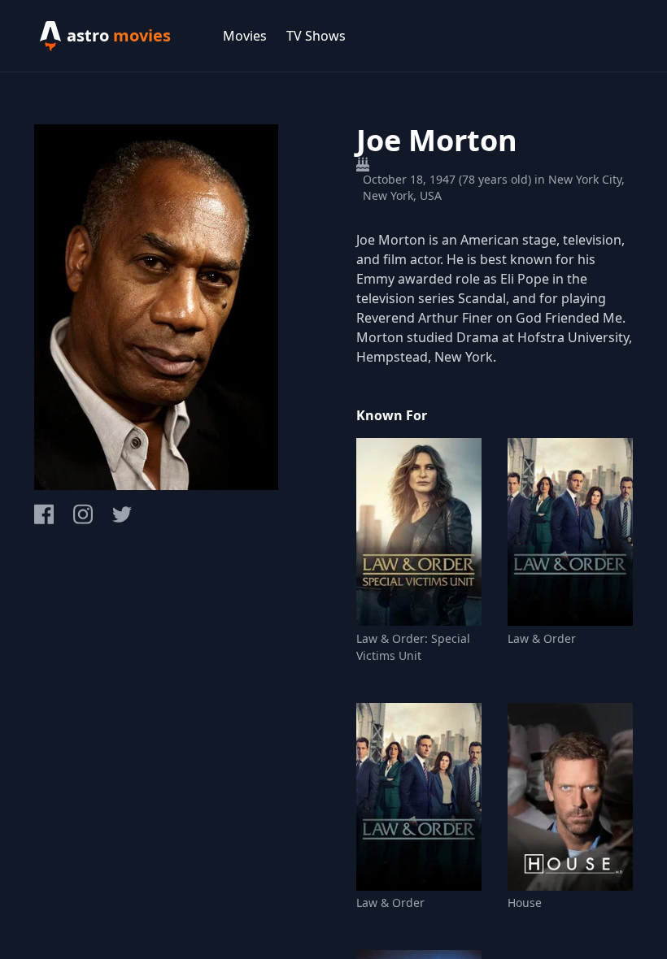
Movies (245, 36)
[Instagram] (83, 514)
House (525, 902)
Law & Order (542, 638)
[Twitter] (122, 514)
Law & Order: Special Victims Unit (413, 647)
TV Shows (316, 36)
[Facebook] (44, 514)
